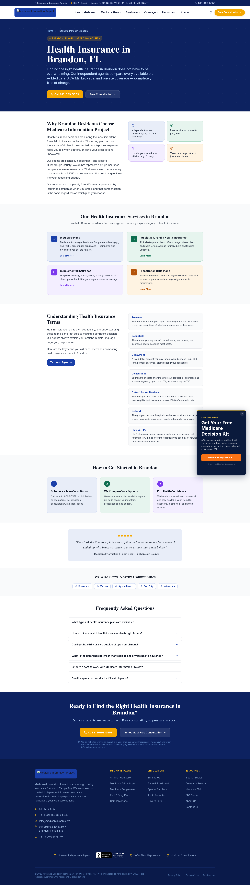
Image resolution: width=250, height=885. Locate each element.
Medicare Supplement (123, 789)
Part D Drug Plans (120, 795)
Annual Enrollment (158, 783)
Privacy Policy (175, 875)
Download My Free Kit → (221, 457)
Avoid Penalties (157, 795)
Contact (186, 12)
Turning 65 (154, 777)
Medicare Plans (110, 12)
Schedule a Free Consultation (143, 732)
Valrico (104, 586)
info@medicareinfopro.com (54, 820)
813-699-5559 (206, 3)
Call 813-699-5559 (66, 94)
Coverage (150, 12)
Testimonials (209, 875)
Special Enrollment (158, 789)
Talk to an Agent (59, 362)
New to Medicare (85, 12)
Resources (168, 12)
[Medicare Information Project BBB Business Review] (110, 855)
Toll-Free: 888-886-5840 (53, 814)
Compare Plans (119, 800)
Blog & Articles (193, 777)
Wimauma (169, 586)
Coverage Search (195, 783)
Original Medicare (120, 777)
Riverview (83, 586)
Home (50, 31)
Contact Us (191, 806)
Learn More (66, 256)
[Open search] (210, 12)
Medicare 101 (193, 789)
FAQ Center (192, 795)
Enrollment (131, 12)
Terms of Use (192, 875)
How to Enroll (155, 800)
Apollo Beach (125, 586)
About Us (190, 800)
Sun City (148, 586)
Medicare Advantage (122, 783)
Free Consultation (228, 12)
